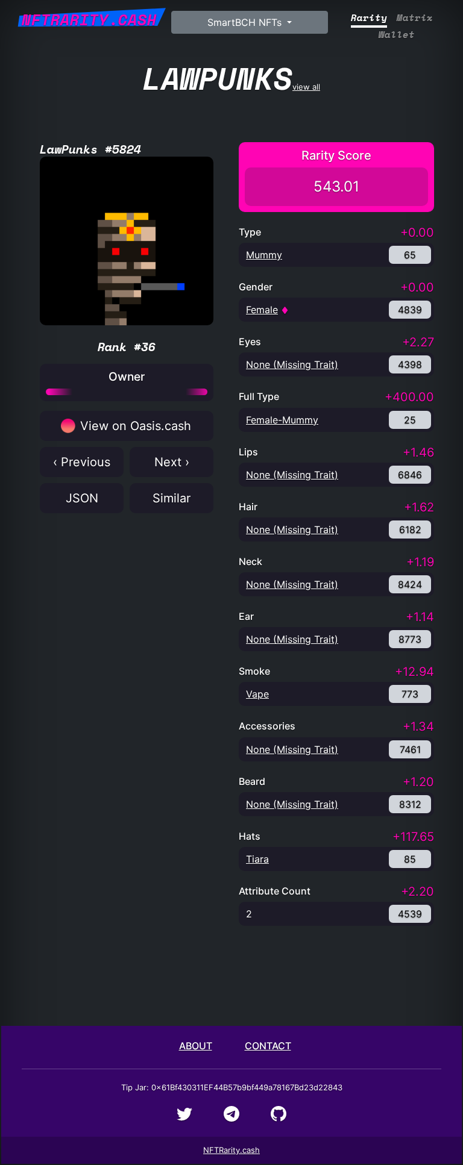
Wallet (397, 35)
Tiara (257, 859)
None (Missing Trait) (292, 364)
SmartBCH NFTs (246, 22)
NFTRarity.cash (231, 1150)
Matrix (415, 18)
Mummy (264, 255)
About (195, 1046)
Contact (268, 1046)
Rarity (369, 18)
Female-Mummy (282, 420)
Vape (257, 694)
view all (231, 78)
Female (262, 310)
